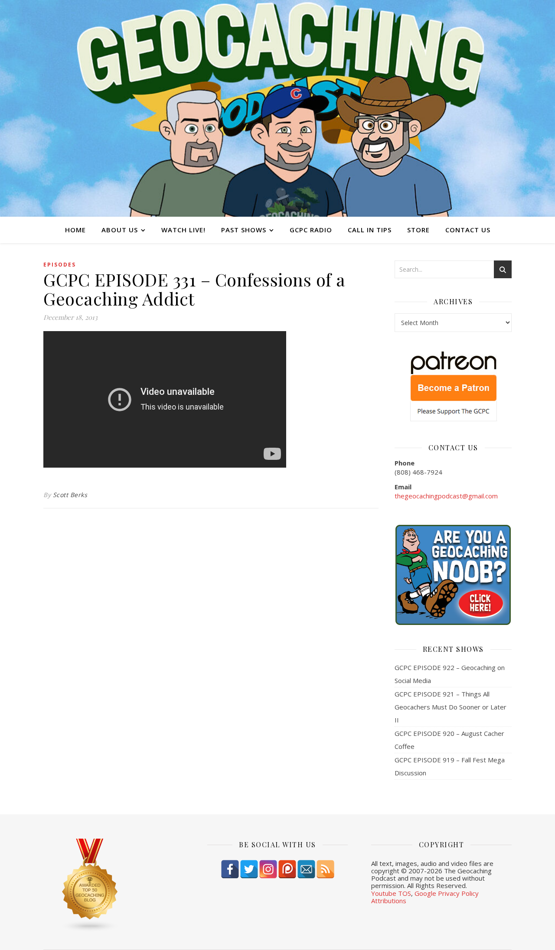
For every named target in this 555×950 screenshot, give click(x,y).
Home (75, 229)
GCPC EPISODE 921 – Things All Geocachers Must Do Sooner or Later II (450, 707)
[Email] (306, 869)
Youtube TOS (391, 893)
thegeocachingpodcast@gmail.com (446, 495)
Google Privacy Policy (447, 893)
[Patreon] (287, 869)
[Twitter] (249, 869)
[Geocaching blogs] (113, 885)
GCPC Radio (311, 229)
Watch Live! (183, 229)
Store (418, 229)
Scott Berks (70, 495)
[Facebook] (230, 869)
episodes (59, 264)
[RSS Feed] (325, 869)
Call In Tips (370, 229)
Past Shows (243, 229)
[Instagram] (268, 869)
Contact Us (467, 229)
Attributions (388, 900)
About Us (119, 229)
